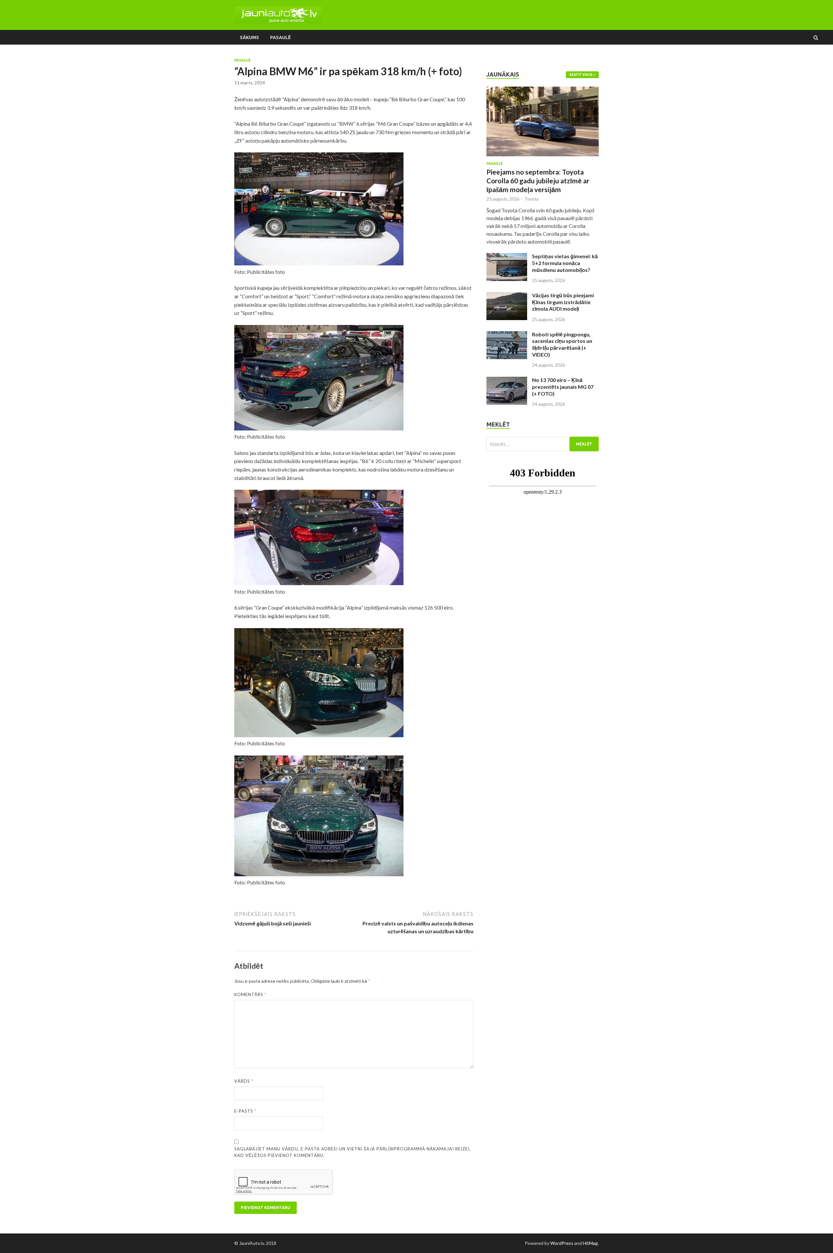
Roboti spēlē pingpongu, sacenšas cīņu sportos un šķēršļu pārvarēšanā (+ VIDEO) (562, 344)
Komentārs (250, 994)
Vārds (243, 1081)
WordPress (561, 1243)
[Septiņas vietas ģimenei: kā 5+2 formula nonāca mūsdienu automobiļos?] (506, 257)
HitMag (590, 1243)
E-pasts (245, 1111)
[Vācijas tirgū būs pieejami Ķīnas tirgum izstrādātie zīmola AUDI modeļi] (506, 296)
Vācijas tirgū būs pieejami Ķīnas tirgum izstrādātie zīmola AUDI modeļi (563, 302)
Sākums (249, 37)
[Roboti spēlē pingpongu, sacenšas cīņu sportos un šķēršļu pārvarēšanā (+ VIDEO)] (506, 335)
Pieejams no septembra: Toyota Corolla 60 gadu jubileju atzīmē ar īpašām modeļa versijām (537, 181)
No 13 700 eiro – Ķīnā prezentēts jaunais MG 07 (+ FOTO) (563, 387)
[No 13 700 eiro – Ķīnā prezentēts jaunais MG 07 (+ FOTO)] (506, 380)
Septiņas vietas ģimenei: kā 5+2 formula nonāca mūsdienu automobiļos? (565, 263)
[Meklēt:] (542, 444)
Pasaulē (280, 37)
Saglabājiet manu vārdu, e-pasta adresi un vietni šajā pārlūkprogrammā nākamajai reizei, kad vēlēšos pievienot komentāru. (352, 1152)
